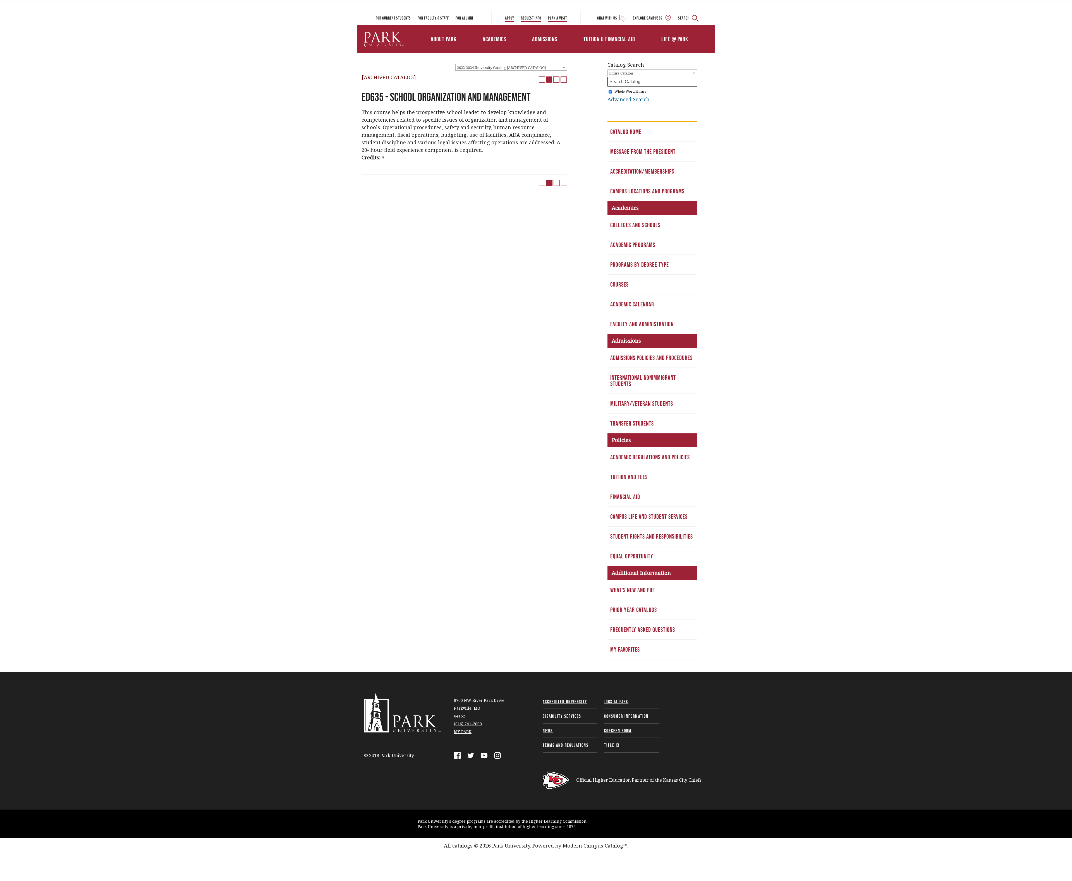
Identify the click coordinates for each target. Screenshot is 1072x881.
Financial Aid (625, 496)
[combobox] (511, 67)
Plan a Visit (557, 18)
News (548, 730)
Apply (509, 18)
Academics (494, 39)
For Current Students (393, 18)
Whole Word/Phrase (630, 91)
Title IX (612, 745)
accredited (504, 821)
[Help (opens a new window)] (564, 79)
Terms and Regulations (565, 745)
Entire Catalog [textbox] (621, 73)
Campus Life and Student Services (649, 516)
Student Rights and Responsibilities (651, 536)
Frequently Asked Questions (642, 629)
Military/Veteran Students (641, 403)
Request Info (531, 18)
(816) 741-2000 (468, 723)
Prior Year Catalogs (633, 609)
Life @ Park (674, 39)
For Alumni (464, 18)
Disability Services (562, 716)
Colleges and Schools (635, 225)
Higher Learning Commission (558, 821)
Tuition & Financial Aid (609, 39)
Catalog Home (626, 131)
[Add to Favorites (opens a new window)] (542, 79)
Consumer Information (626, 716)
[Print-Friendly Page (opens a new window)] (556, 79)
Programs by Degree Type (639, 264)
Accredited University (565, 701)
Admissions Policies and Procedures (651, 357)
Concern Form (617, 730)
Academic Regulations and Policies (650, 457)
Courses (619, 284)
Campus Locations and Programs (647, 191)
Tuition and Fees (629, 477)
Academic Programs (632, 244)
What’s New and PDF (632, 590)
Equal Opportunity (631, 556)
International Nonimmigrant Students (643, 380)
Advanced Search (628, 99)
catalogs (462, 845)
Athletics (649, 31)
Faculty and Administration (642, 324)
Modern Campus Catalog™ (595, 845)
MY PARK (463, 731)
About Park (443, 39)
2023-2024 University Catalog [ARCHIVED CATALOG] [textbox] (501, 67)
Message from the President (643, 151)
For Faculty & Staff (433, 18)
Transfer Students (632, 423)
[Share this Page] (549, 79)
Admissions (544, 39)
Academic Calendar (632, 304)
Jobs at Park (616, 701)
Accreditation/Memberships (642, 171)
